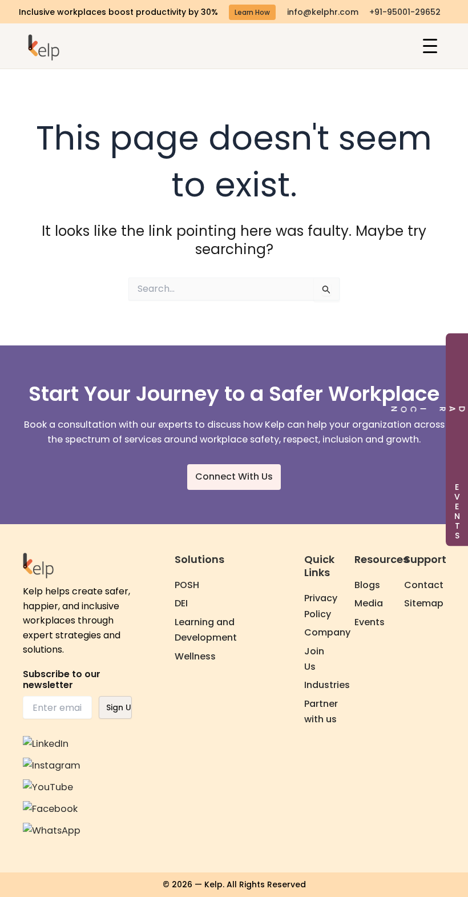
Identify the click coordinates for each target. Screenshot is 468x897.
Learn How (252, 12)
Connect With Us (234, 476)
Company (327, 632)
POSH (187, 585)
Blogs (367, 585)
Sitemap (423, 603)
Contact (423, 585)
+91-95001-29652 (405, 12)
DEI (181, 603)
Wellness (195, 656)
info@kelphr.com (322, 12)
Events (369, 622)
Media (368, 603)
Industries (327, 684)
